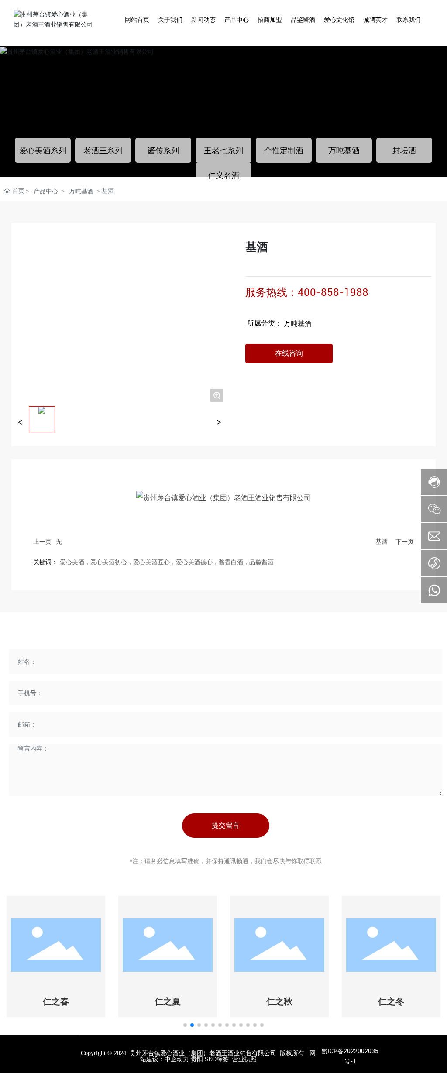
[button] (185, 1025)
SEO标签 (217, 1059)
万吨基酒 (298, 323)
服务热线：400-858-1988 (306, 292)
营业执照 (244, 1059)
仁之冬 (391, 1001)
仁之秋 (279, 1001)
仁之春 (56, 1001)
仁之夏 (168, 1001)
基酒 (381, 541)
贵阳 (197, 1059)
